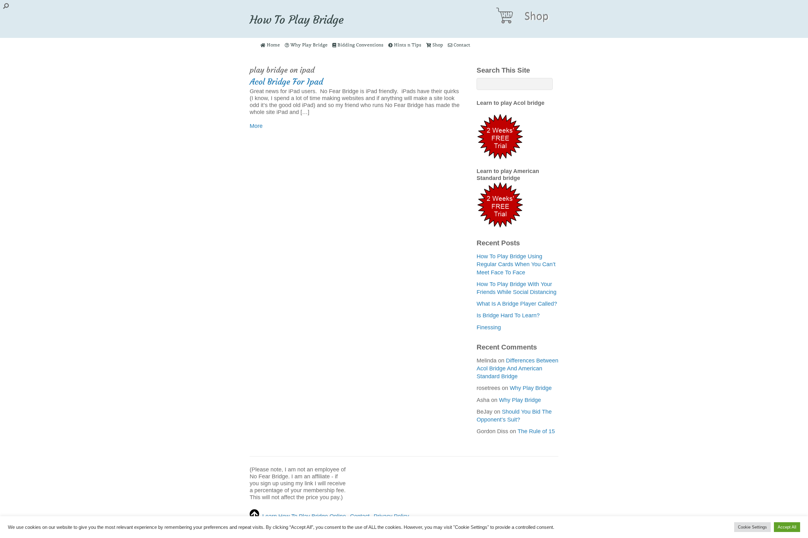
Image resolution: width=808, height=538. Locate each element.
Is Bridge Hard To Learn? (508, 315)
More (256, 126)
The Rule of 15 (536, 431)
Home (272, 45)
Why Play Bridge (308, 45)
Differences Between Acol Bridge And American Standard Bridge (517, 368)
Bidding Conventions (359, 45)
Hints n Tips (407, 45)
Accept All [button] (787, 527)
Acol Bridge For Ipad (286, 82)
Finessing (489, 327)
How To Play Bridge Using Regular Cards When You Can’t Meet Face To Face (516, 264)
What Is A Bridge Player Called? (517, 304)
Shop (437, 45)
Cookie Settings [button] (752, 527)
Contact (461, 45)
